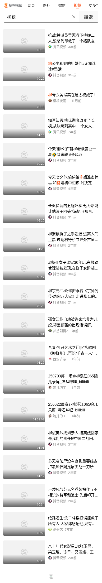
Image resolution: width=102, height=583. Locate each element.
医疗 (46, 5)
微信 (61, 5)
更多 (92, 5)
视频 (77, 5)
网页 (31, 5)
